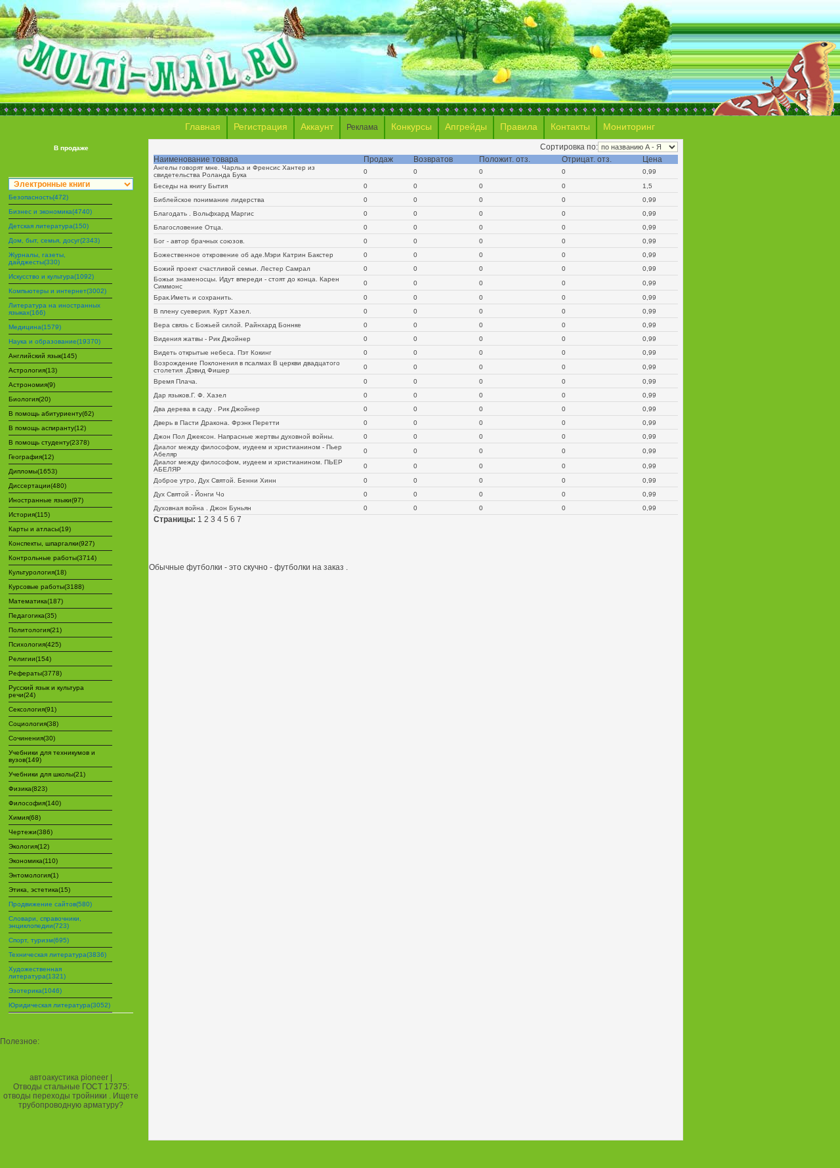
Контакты (570, 126)
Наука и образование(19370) (54, 341)
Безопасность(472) (38, 197)
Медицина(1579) (35, 327)
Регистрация (260, 126)
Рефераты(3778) (35, 673)
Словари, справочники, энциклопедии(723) (45, 922)
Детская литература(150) (49, 226)
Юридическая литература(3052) (59, 1005)
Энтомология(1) (33, 875)
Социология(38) (33, 723)
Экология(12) (29, 846)
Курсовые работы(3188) (46, 586)
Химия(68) (25, 817)
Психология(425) (35, 644)
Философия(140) (35, 803)
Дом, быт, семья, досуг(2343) (54, 240)
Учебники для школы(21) (47, 774)
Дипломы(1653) (33, 471)
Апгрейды (466, 126)
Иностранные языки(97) (46, 500)
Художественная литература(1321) (37, 972)
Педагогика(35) (32, 615)
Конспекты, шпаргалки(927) (51, 543)
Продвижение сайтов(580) (50, 904)
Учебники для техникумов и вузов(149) (52, 756)
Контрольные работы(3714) (52, 557)
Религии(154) (30, 658)
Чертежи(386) (30, 832)
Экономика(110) (33, 860)
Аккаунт (317, 126)
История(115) (29, 514)
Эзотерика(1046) (35, 990)
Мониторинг (629, 126)
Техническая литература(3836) (57, 954)
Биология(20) (30, 399)
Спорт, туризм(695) (39, 940)
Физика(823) (28, 788)
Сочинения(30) (32, 738)
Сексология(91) (32, 709)
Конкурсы (411, 126)
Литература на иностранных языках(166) (54, 309)
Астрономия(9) (32, 384)
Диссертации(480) (37, 485)
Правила (518, 126)
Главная (202, 126)
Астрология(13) (33, 370)
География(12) (31, 456)
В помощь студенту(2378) (49, 442)
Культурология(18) (37, 572)
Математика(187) (36, 601)
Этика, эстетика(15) (39, 889)
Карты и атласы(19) (40, 529)
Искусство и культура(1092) (51, 276)
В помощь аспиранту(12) (47, 428)
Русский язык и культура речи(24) (46, 691)
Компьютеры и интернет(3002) (57, 290)
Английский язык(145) (43, 355)
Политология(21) (35, 630)
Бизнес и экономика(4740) (50, 211)
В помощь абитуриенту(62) (51, 413)
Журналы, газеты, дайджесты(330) (37, 258)
